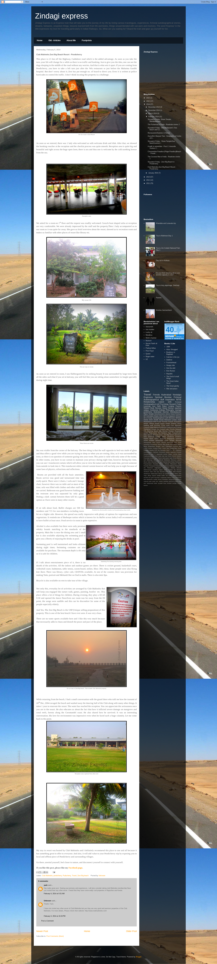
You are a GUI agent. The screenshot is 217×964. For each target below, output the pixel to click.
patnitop (166, 481)
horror (156, 438)
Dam (168, 448)
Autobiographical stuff (160, 418)
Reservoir (150, 467)
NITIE (178, 400)
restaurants (150, 483)
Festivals (178, 414)
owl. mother (159, 481)
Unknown (47, 901)
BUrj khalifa (166, 444)
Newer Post (42, 931)
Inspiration (170, 400)
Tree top (156, 471)
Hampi (164, 408)
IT (155, 454)
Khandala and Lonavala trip (166, 223)
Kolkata (162, 410)
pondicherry (57, 876)
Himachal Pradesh (175, 452)
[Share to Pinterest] (47, 872)
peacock (171, 481)
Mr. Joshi (160, 462)
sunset (179, 483)
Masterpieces (148, 421)
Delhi (159, 406)
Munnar (165, 431)
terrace (146, 485)
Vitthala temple (154, 423)
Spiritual (158, 397)
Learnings (147, 406)
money (160, 479)
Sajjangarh (158, 467)
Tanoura (179, 469)
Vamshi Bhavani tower (155, 435)
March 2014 (152, 113)
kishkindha (150, 479)
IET (145, 416)
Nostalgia (177, 395)
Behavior (172, 418)
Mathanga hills (151, 460)
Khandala (146, 458)
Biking (145, 446)
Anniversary (153, 444)
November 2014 (154, 110)
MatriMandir (160, 460)
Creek (159, 448)
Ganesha (163, 450)
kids (145, 479)
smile (155, 483)
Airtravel (178, 416)
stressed (178, 440)
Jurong (175, 454)
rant (145, 483)
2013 (148, 177)
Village (172, 473)
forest (151, 438)
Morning (150, 431)
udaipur (146, 410)
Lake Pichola (170, 429)
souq (164, 483)
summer (169, 483)
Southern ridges (158, 469)
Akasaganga (147, 442)
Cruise (164, 448)
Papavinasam (148, 464)
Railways (172, 466)
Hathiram (155, 452)
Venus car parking (163, 473)
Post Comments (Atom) (55, 936)
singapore (171, 416)
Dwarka (152, 450)
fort (149, 477)
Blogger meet (160, 446)
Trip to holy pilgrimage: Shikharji (167, 285)
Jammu (165, 454)
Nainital (165, 462)
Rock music (153, 433)
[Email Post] (53, 872)
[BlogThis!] (40, 872)
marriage (178, 410)
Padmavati (178, 462)
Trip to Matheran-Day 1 (164, 236)
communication (177, 475)
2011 (148, 183)
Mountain (154, 462)
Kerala (161, 420)
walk (151, 425)
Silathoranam (147, 469)
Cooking (155, 448)
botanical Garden (154, 437)
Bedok (179, 444)
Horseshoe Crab (149, 454)
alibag (149, 475)
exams (146, 438)
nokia (153, 481)
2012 (148, 180)
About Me (71, 40)
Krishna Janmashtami (164, 310)
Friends (156, 395)
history (169, 477)
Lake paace (165, 458)
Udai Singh (168, 471)
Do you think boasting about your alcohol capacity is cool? (168, 274)
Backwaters (173, 444)
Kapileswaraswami (149, 456)
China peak (165, 425)
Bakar (164, 406)
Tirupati (170, 421)
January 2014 (153, 173)
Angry (179, 442)
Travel (74, 876)
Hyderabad (166, 395)
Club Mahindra (47, 876)
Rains (146, 414)
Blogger (138, 957)
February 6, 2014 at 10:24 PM (54, 916)
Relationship (149, 402)
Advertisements (159, 414)
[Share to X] (42, 872)
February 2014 (153, 117)
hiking (179, 423)
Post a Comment (47, 921)
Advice (168, 414)
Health (156, 420)
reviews (151, 440)
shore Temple (169, 440)
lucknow (178, 438)
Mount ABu (158, 431)
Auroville (157, 425)
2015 (148, 101)
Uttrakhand (147, 473)
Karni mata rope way (161, 456)
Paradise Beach (158, 464)
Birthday (178, 418)
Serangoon (166, 467)
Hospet (153, 429)
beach (162, 423)
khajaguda (170, 438)
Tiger (169, 433)
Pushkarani (166, 466)
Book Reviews (155, 408)
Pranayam (152, 466)
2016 (148, 98)
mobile (155, 479)
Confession (154, 410)
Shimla (173, 467)
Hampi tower (148, 420)
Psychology (164, 404)
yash (45, 885)
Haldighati (147, 429)
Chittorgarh (169, 446)
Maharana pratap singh (172, 420)
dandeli (146, 477)
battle (163, 475)
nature (161, 402)
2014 (148, 104)
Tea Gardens (162, 433)
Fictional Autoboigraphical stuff (162, 398)
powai (176, 481)
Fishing (178, 427)
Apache (160, 444)
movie (146, 440)
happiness (163, 477)
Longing (171, 406)
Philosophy (170, 410)
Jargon (170, 454)
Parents (159, 298)
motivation (165, 479)
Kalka (179, 454)
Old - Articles (54, 40)
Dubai (173, 414)
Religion (146, 408)
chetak (167, 423)
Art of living (148, 418)
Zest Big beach (83, 876)
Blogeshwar (151, 446)
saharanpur (159, 440)
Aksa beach (156, 442)
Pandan (171, 431)
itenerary (163, 438)
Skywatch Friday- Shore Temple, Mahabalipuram (159, 120)
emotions (178, 437)
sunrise (174, 483)
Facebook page (75, 868)
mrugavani (172, 479)
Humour (171, 408)
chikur (164, 437)
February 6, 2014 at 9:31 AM (54, 893)
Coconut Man (177, 446)
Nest (169, 462)
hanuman (157, 477)
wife (170, 402)
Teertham (146, 471)
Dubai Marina (154, 427)
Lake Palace (158, 458)
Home (39, 40)
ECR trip (157, 450)
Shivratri (179, 467)
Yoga (145, 475)
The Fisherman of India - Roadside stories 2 (164, 124)
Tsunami (162, 471)
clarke (170, 475)
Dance (172, 448)
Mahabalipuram (175, 412)
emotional (170, 437)
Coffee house (148, 448)
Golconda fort (170, 450)
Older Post (131, 931)
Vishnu (176, 473)
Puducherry (67, 876)
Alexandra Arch (172, 442)
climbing (173, 423)
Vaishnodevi (154, 473)
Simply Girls (158, 416)
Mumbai (168, 397)
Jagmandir (159, 454)
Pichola (167, 464)
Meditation (167, 460)
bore (145, 437)
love (153, 406)
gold (152, 477)
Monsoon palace (176, 460)
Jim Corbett (161, 429)
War (180, 473)
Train (151, 471)
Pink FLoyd (157, 421)
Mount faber (147, 462)
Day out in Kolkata (162, 260)
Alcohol (163, 442)
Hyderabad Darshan (161, 412)
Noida (173, 462)
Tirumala (164, 421)
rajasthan (178, 408)
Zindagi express (61, 16)
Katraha (179, 456)
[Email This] (37, 872)
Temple (151, 414)
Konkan (152, 458)
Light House (173, 458)
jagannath (178, 477)
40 (170, 329)
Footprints (87, 40)
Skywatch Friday (175, 404)
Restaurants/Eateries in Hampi (159, 133)
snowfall (160, 483)
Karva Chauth (172, 456)
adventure (177, 435)
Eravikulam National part (167, 427)
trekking (146, 425)
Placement (173, 464)
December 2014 (154, 107)
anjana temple (156, 475)
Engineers (148, 397)
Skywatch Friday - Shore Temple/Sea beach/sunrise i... (161, 142)
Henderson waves (164, 452)
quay (179, 481)
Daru (175, 448)
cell (167, 475)
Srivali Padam (168, 469)
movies (165, 416)
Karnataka (149, 416)
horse (173, 477)
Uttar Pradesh (177, 471)
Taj (174, 469)
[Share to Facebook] (44, 872)
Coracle (146, 427)
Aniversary (147, 444)
